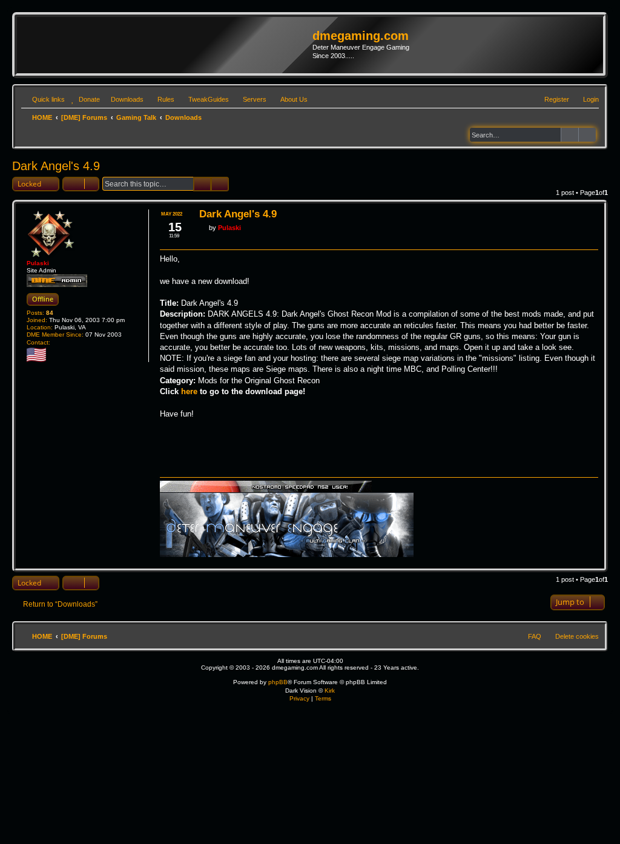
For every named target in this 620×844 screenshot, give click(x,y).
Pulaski (38, 263)
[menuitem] (84, 99)
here (189, 391)
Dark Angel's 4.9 (56, 166)
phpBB (278, 682)
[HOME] (166, 45)
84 (49, 312)
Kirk (330, 690)
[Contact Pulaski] (57, 343)
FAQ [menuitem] (534, 636)
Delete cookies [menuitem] (577, 636)
